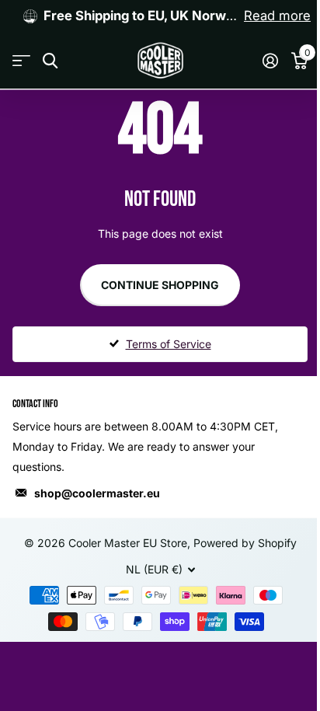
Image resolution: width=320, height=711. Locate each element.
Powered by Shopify (245, 542)
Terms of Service (168, 343)
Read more (277, 15)
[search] (50, 61)
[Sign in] (270, 60)
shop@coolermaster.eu (97, 493)
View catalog (21, 61)
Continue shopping (160, 284)
